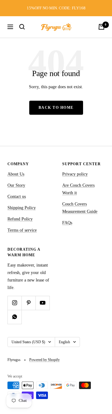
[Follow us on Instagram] (14, 303)
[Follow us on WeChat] (14, 317)
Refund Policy (20, 219)
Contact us (16, 196)
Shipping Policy (21, 207)
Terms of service (22, 230)
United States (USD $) (28, 342)
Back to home (56, 107)
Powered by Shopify (44, 360)
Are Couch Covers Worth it (78, 189)
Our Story (16, 185)
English (64, 342)
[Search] (22, 27)
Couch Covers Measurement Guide (79, 208)
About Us (15, 174)
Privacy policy (75, 174)
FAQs (67, 222)
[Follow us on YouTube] (42, 303)
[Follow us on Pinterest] (28, 303)
